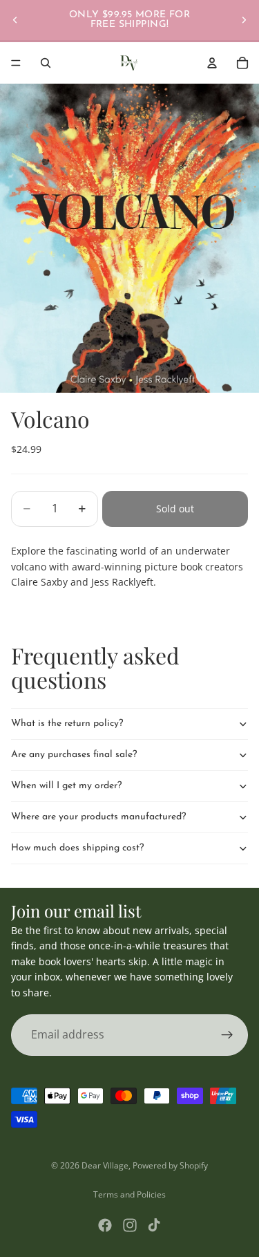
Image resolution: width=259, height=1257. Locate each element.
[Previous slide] (15, 20)
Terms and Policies (129, 1194)
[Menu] (16, 63)
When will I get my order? (66, 786)
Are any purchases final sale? (74, 754)
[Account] (212, 63)
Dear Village (104, 1165)
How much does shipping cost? (77, 848)
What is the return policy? (67, 723)
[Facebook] (105, 1225)
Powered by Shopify (170, 1165)
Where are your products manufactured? (98, 817)
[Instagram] (130, 1225)
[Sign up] (227, 1035)
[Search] (45, 63)
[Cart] (242, 63)
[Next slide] (244, 20)
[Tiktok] (154, 1225)
